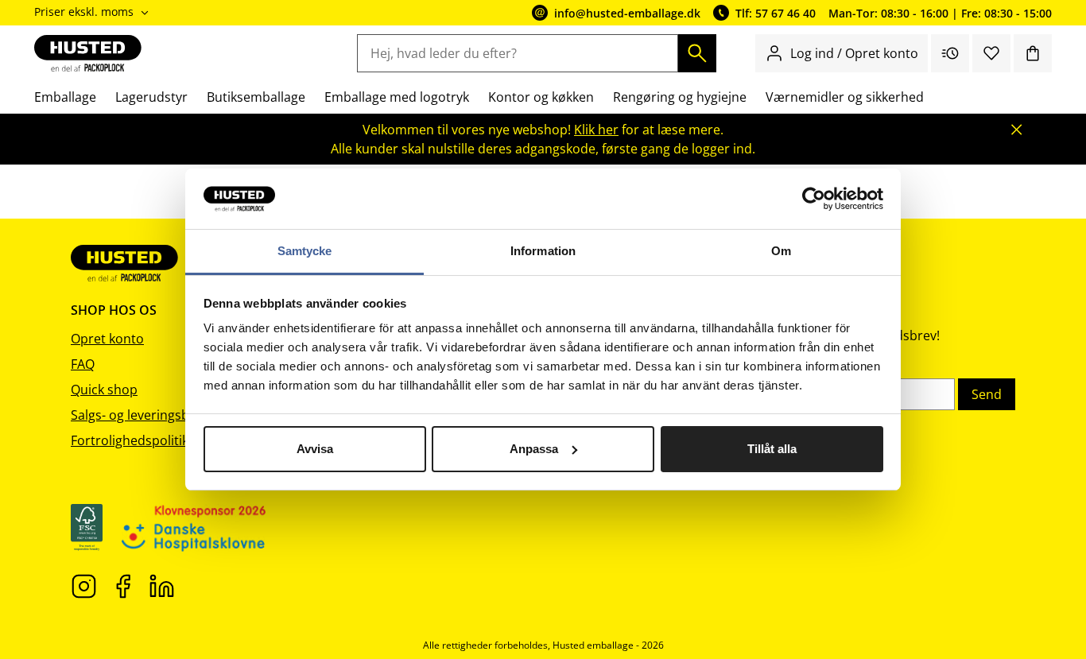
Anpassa (534, 448)
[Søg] (697, 53)
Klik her (596, 129)
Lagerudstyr (151, 97)
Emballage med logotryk (396, 97)
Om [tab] (781, 251)
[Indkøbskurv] (1033, 53)
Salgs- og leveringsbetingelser (160, 415)
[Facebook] (123, 585)
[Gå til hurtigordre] (950, 53)
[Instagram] (84, 585)
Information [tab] (543, 251)
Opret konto (107, 338)
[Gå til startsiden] (88, 53)
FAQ (83, 364)
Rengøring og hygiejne (680, 97)
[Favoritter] (991, 53)
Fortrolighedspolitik (129, 440)
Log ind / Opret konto (854, 53)
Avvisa (315, 448)
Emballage (65, 97)
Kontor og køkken (541, 97)
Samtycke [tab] (304, 251)
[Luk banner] (1017, 129)
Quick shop (104, 389)
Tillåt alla (772, 448)
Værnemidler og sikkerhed (845, 97)
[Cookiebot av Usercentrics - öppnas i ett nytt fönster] (813, 199)
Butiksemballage (256, 97)
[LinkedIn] (162, 585)
